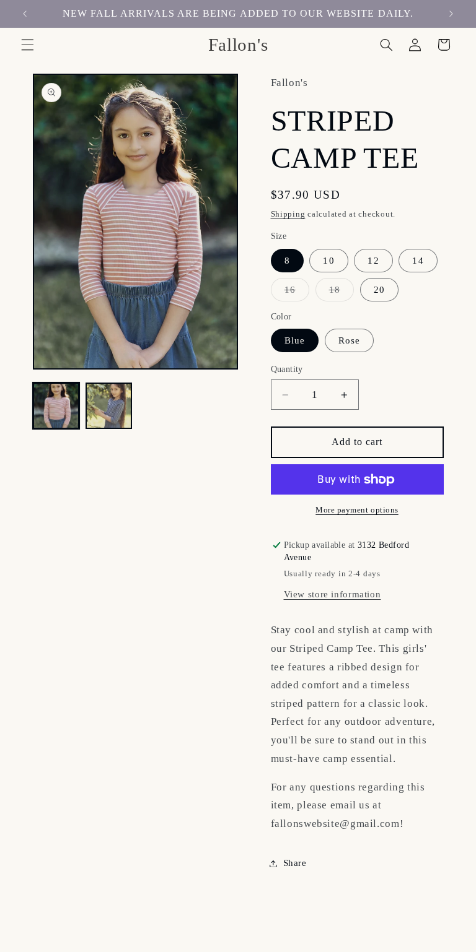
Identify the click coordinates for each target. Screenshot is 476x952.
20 (379, 290)
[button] (27, 44)
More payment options (357, 510)
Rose (349, 340)
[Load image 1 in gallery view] (56, 406)
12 (373, 261)
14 (417, 261)
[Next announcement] (451, 13)
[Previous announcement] (24, 13)
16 (296, 292)
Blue (294, 340)
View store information (332, 594)
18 (341, 292)
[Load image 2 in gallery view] (109, 406)
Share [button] (295, 863)
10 (328, 261)
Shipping (288, 214)
